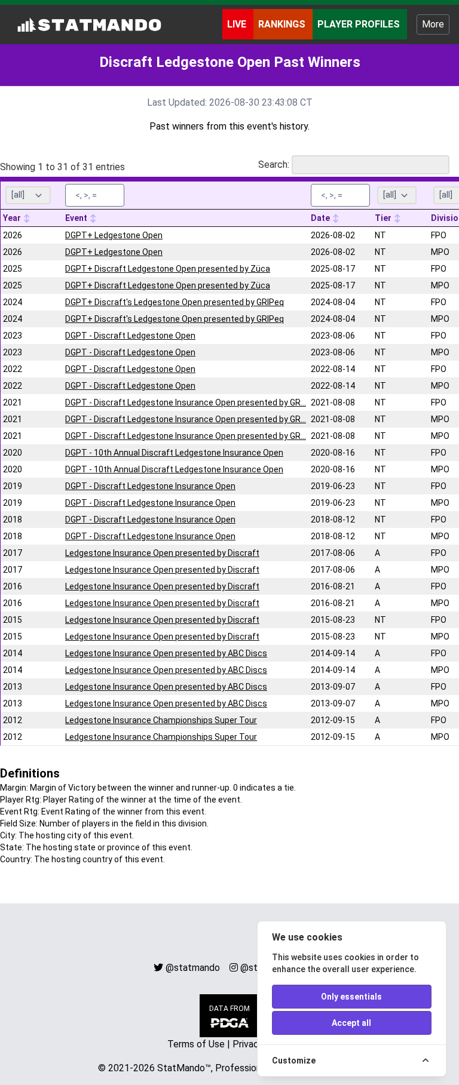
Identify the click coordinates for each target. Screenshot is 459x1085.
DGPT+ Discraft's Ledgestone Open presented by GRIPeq (174, 302)
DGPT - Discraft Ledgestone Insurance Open (150, 486)
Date (321, 218)
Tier (384, 218)
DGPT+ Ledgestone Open (114, 235)
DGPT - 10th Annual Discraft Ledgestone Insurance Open (174, 452)
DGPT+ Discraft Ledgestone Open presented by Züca (167, 268)
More (433, 24)
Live (238, 24)
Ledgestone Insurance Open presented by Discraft (162, 553)
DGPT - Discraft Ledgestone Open (130, 335)
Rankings (283, 24)
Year (13, 218)
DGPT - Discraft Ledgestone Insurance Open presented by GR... (185, 402)
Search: (273, 164)
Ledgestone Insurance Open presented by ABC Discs (166, 653)
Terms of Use (196, 1044)
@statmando (193, 967)
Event (77, 218)
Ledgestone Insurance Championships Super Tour (161, 720)
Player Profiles (359, 24)
